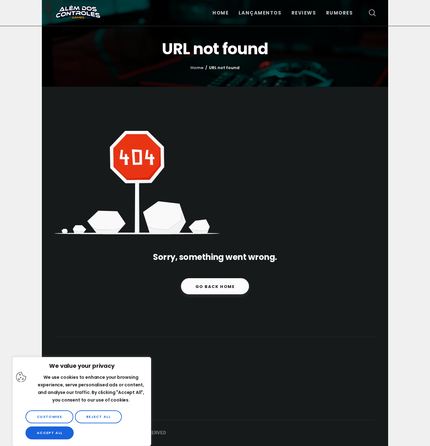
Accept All (49, 432)
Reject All (98, 416)
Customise (49, 416)
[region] (82, 401)
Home (196, 68)
